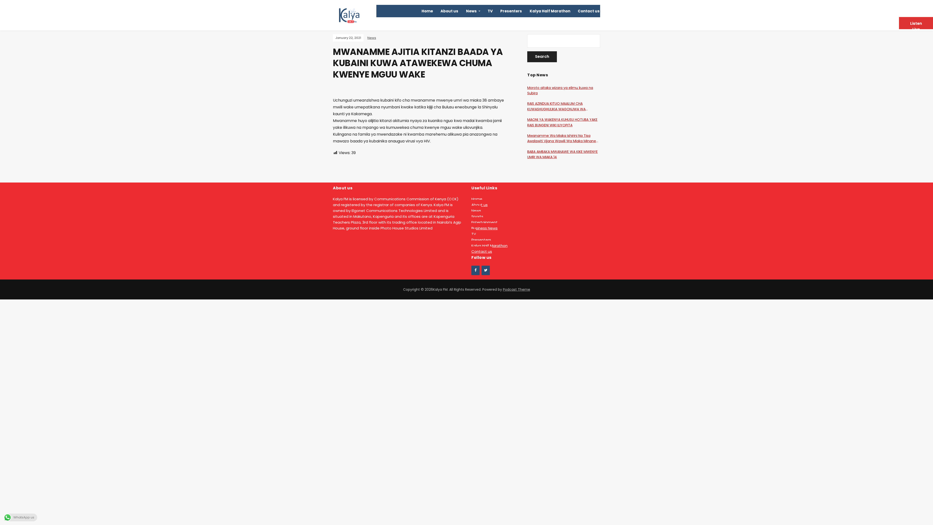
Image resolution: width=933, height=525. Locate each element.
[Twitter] (486, 270)
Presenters (511, 11)
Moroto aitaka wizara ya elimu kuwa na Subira (560, 90)
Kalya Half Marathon (550, 11)
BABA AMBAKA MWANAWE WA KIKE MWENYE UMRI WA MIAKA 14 (562, 154)
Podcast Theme (516, 289)
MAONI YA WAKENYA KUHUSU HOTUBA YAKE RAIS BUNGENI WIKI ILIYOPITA (562, 122)
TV (490, 11)
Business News (484, 228)
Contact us (589, 11)
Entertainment (484, 222)
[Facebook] (475, 270)
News (471, 11)
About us (449, 11)
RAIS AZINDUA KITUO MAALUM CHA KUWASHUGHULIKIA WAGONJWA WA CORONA (556, 106)
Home (427, 11)
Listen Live (916, 25)
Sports (477, 216)
